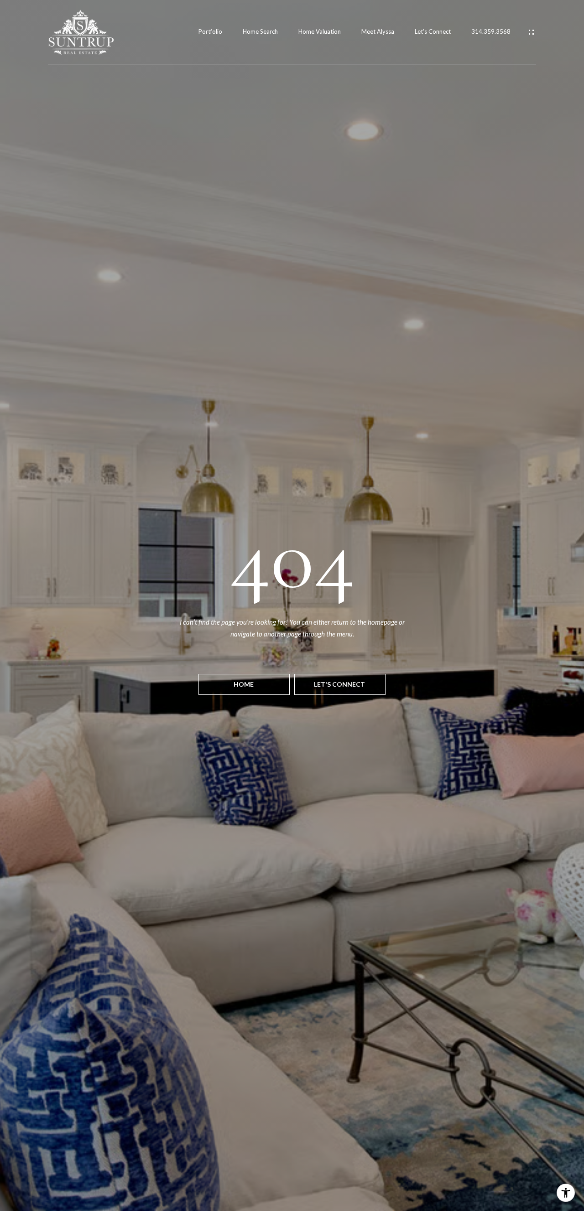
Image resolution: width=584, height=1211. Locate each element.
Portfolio (210, 31)
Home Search (260, 31)
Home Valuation (319, 31)
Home (244, 684)
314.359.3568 (491, 31)
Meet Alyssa (377, 31)
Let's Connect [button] (340, 684)
